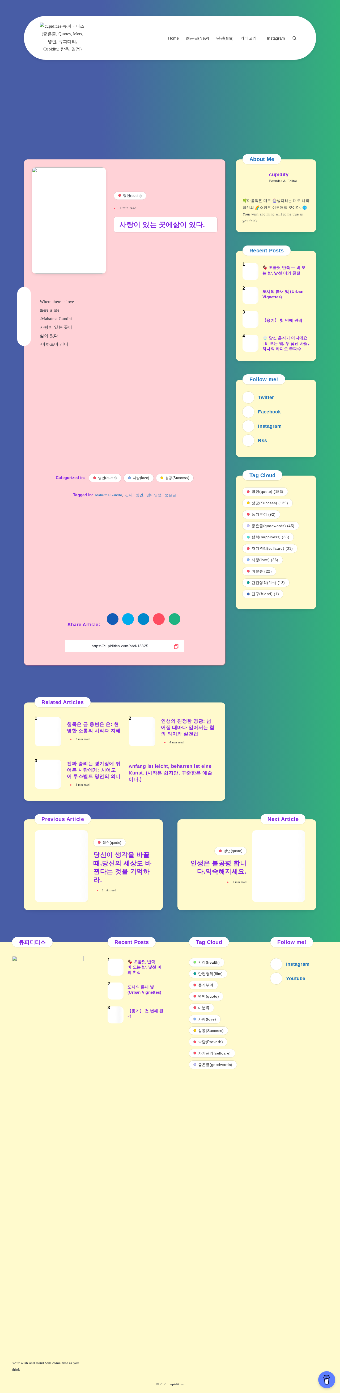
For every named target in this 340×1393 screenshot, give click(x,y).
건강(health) (209, 962)
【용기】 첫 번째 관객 (282, 320)
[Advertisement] (170, 102)
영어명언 (154, 495)
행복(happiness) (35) (270, 537)
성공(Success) (177, 478)
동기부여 (206, 985)
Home (173, 38)
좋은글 (170, 495)
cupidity (278, 174)
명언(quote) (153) (267, 491)
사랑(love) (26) (265, 560)
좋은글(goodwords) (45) (273, 526)
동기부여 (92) (264, 514)
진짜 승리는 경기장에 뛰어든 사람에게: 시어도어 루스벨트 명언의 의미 (94, 770)
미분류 (204, 1008)
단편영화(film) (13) (268, 583)
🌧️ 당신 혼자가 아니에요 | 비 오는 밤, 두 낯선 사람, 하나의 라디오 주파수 (285, 343)
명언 (139, 495)
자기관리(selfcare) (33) (272, 548)
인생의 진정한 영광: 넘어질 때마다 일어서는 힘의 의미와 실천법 (188, 727)
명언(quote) (132, 196)
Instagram (276, 38)
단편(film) (224, 38)
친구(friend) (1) (265, 594)
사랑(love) (141, 478)
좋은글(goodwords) (215, 1064)
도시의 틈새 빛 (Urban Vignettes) (282, 294)
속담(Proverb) (210, 1042)
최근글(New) (197, 38)
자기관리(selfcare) (214, 1053)
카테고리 (248, 38)
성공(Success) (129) (270, 503)
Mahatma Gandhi (108, 495)
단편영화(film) (210, 974)
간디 (129, 495)
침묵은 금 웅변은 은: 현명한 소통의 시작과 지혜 (94, 727)
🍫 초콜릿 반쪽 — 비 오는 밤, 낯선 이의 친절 (284, 270)
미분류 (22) (262, 571)
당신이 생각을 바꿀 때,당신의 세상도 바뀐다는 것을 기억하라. (123, 867)
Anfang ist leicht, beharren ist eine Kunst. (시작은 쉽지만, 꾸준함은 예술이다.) (170, 773)
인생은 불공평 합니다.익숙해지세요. (218, 867)
